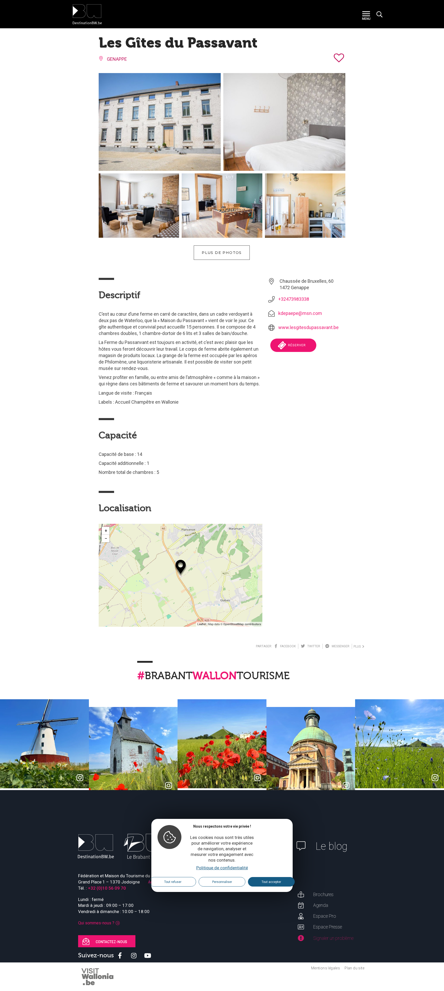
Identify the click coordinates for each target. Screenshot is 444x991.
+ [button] (106, 530)
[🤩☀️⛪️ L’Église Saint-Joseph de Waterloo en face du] (310, 751)
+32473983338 (293, 299)
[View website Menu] (366, 14)
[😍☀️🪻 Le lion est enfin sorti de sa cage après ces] (399, 743)
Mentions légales (325, 968)
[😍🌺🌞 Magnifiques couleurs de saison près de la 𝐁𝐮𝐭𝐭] (222, 743)
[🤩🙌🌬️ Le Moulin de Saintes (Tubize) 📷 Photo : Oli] (44, 743)
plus (358, 646)
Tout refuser (172, 881)
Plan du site (354, 968)
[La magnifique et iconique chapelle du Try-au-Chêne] (133, 751)
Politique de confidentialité (222, 867)
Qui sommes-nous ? (96, 923)
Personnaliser (222, 881)
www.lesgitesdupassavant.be (308, 327)
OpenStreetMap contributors (242, 624)
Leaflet (201, 624)
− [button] (106, 538)
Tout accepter (271, 881)
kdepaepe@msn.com (300, 313)
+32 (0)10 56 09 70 (107, 888)
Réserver (296, 345)
